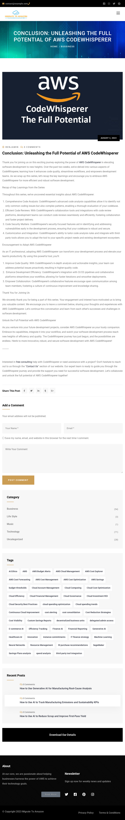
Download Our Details (62, 734)
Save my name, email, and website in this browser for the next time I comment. (47, 438)
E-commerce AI (16, 629)
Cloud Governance (72, 596)
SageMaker (98, 645)
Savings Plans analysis (20, 653)
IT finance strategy (80, 637)
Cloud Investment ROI (97, 596)
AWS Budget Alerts (41, 571)
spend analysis (43, 653)
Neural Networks (17, 645)
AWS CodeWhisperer (90, 162)
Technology (13, 531)
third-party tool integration (69, 653)
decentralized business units (70, 620)
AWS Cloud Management (68, 571)
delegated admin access (101, 620)
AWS (25, 571)
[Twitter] (66, 794)
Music (10, 524)
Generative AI (99, 629)
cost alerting (51, 612)
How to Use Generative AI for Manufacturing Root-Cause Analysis (56, 688)
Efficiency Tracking (38, 629)
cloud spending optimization (56, 604)
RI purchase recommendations (73, 645)
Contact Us (32, 366)
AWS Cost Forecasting (19, 579)
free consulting (24, 361)
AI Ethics (13, 571)
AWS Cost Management (47, 579)
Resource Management (41, 645)
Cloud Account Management (45, 588)
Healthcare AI (15, 637)
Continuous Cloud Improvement (24, 612)
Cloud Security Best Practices (23, 604)
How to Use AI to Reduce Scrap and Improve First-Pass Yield (53, 716)
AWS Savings (97, 579)
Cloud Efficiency (16, 596)
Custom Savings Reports (39, 620)
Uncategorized (15, 539)
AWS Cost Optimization (75, 579)
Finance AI (58, 629)
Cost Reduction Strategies (98, 612)
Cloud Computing (73, 588)
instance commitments (54, 637)
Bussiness (68, 46)
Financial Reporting (77, 629)
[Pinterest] (84, 794)
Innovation (32, 637)
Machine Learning (103, 637)
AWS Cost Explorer (94, 571)
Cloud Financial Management (44, 596)
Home (54, 46)
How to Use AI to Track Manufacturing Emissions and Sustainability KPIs (59, 702)
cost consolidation (71, 612)
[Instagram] (92, 794)
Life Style (12, 516)
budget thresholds (18, 588)
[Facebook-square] (75, 794)
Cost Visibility (15, 620)
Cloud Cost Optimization (98, 588)
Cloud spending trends (86, 604)
